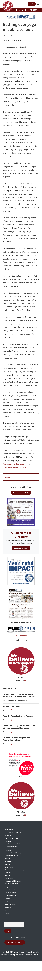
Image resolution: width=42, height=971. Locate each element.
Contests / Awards (10, 893)
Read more (7, 710)
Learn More (20, 680)
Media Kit (8, 858)
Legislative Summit (11, 895)
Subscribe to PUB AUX (21, 640)
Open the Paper (21, 636)
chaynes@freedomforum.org (15, 467)
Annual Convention (11, 890)
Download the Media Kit (21, 493)
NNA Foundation (10, 904)
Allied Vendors (9, 867)
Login (32, 4)
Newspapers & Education (13, 881)
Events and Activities (11, 838)
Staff (6, 910)
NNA (6, 902)
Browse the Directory (21, 548)
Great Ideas (8, 873)
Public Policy (9, 829)
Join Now (8, 841)
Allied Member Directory (21, 535)
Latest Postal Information (13, 832)
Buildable (35, 955)
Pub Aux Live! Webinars (12, 884)
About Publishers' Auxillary (13, 853)
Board (7, 913)
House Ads (8, 875)
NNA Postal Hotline (11, 847)
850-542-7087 (20, 937)
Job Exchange (9, 878)
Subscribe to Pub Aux (11, 855)
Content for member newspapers (15, 870)
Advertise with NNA (21, 487)
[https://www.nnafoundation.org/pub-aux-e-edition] (21, 604)
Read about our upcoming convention (16, 700)
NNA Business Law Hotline (13, 844)
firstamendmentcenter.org (14, 464)
